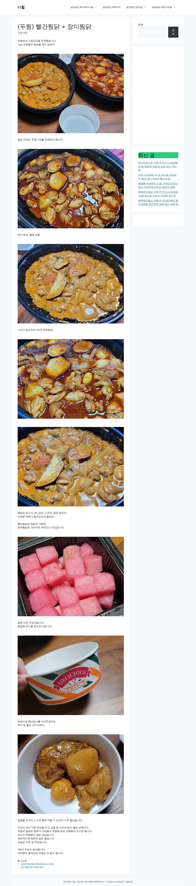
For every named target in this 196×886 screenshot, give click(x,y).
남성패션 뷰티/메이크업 (82, 7)
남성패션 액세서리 (112, 7)
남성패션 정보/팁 (134, 7)
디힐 (21, 7)
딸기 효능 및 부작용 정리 (32, 867)
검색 (140, 24)
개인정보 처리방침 (114, 881)
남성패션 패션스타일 (162, 7)
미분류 (24, 861)
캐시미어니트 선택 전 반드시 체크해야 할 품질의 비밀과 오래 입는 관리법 (158, 166)
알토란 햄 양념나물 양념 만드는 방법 (37, 864)
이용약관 (129, 881)
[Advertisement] (158, 95)
